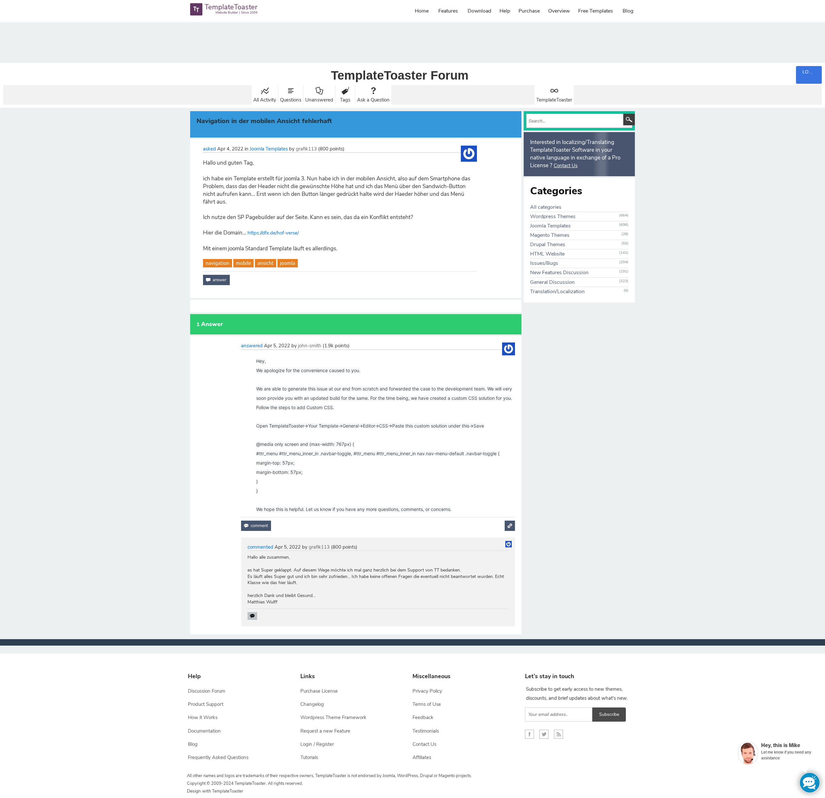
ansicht (265, 263)
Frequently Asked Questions (218, 757)
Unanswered (319, 100)
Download (479, 10)
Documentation (204, 731)
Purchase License (319, 691)
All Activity (264, 100)
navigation (217, 263)
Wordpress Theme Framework (333, 717)
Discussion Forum (206, 691)
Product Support (205, 704)
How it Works (203, 717)
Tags (345, 100)
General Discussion (552, 282)
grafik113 (306, 149)
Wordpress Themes (553, 216)
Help (505, 10)
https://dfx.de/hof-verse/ (273, 233)
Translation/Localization (557, 291)
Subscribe (609, 714)
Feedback (422, 717)
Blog (628, 10)
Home (422, 10)
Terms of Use (426, 704)
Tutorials (309, 757)
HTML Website (547, 253)
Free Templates (595, 10)
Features (448, 10)
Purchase (529, 10)
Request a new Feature (325, 731)
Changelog (312, 704)
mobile (243, 263)
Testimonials (425, 731)
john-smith (309, 345)
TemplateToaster (554, 100)
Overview (559, 10)
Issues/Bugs (544, 263)
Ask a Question (373, 100)
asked (209, 149)
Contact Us (566, 165)
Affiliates (421, 757)
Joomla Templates (269, 149)
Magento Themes (549, 235)
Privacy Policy (427, 691)
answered (252, 345)
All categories (545, 207)
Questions (290, 100)
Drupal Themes (547, 244)
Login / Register (317, 744)
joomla (287, 263)
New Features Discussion (559, 272)
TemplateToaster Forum (400, 75)
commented (260, 547)
